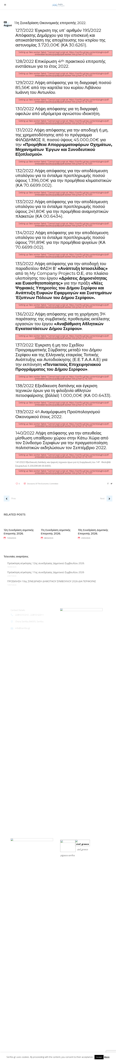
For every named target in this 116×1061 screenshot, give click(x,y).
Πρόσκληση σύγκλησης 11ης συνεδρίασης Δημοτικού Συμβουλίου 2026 (45, 572)
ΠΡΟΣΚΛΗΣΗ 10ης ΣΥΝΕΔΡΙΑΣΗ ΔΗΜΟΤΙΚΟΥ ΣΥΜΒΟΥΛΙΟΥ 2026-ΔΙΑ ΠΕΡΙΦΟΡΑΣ (51, 581)
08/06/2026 (48, 538)
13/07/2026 (11, 585)
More (106, 1057)
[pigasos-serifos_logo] (68, 842)
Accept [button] (99, 1057)
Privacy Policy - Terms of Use (75, 862)
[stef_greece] (82, 844)
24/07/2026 (11, 576)
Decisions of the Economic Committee (42, 483)
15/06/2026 (11, 538)
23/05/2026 (85, 538)
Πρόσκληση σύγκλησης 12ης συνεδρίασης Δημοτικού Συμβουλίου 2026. (46, 563)
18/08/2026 (11, 567)
